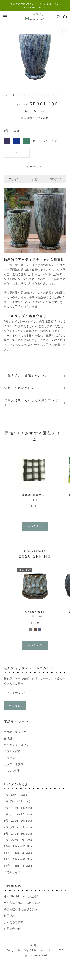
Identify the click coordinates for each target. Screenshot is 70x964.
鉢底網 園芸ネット (35, 494)
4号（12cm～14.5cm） (18, 808)
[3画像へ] (21, 95)
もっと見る (35, 525)
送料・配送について (19, 388)
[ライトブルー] (39, 629)
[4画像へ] (25, 95)
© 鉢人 (35, 945)
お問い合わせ (12, 928)
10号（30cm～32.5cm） (19, 846)
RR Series (20, 104)
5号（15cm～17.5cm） (18, 814)
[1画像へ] (13, 95)
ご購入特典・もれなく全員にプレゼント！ (33, 402)
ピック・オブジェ (15, 764)
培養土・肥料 (12, 751)
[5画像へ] (29, 95)
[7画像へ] (37, 95)
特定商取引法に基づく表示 (20, 909)
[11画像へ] (53, 95)
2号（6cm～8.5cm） (17, 795)
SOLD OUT (35, 166)
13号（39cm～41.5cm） (19, 865)
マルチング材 (12, 770)
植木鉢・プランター (16, 732)
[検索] (58, 16)
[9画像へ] (45, 95)
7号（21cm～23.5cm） (18, 827)
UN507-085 (35, 611)
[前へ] (6, 95)
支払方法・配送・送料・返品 (22, 903)
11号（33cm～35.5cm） (19, 853)
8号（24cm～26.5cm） (18, 833)
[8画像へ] (41, 95)
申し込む (15, 705)
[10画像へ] (49, 95)
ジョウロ (9, 758)
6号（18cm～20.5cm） (18, 820)
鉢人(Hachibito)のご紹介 (21, 896)
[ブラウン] (35, 629)
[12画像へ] (56, 95)
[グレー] (30, 629)
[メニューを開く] (5, 16)
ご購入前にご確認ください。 (26, 375)
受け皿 (8, 738)
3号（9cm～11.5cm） (18, 801)
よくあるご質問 (13, 922)
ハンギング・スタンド (18, 745)
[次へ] (63, 95)
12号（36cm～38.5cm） (19, 859)
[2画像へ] (17, 95)
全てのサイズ (12, 872)
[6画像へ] (33, 95)
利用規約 (9, 915)
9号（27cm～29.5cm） (18, 840)
